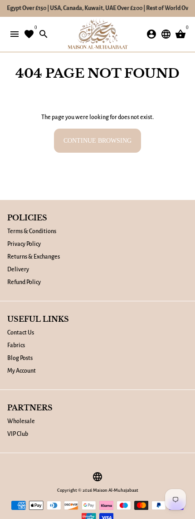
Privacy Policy (24, 244)
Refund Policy (24, 282)
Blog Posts (20, 358)
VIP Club (17, 434)
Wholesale (21, 421)
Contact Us (20, 332)
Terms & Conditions (31, 231)
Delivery (18, 269)
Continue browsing (97, 140)
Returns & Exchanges (33, 257)
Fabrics (16, 345)
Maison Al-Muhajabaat (115, 490)
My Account (21, 371)
